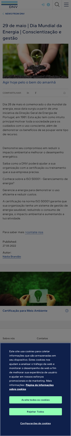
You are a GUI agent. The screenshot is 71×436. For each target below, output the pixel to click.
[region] (35, 389)
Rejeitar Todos (35, 411)
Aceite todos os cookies (35, 399)
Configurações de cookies (35, 423)
